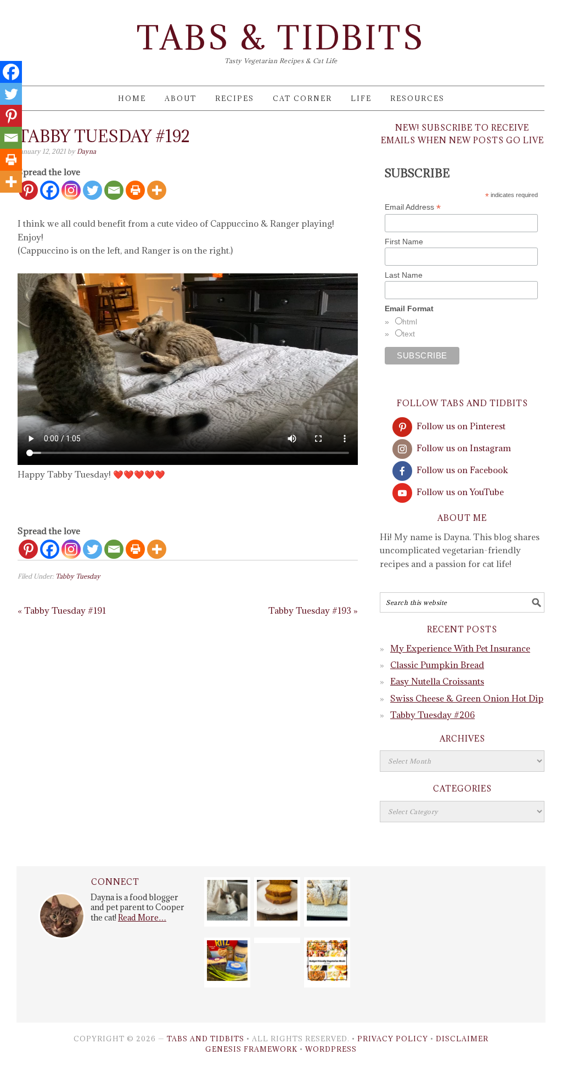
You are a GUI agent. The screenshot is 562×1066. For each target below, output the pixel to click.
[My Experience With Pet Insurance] (227, 917)
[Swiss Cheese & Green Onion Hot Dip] (227, 977)
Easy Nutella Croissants (437, 681)
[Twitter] (92, 190)
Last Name (404, 275)
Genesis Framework (251, 1049)
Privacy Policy (392, 1038)
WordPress (331, 1049)
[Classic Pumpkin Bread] (277, 917)
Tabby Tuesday (77, 576)
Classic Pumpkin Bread (437, 664)
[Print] (135, 190)
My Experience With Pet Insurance (460, 648)
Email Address (413, 207)
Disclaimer (462, 1038)
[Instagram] (71, 190)
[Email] (113, 190)
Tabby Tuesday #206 (432, 714)
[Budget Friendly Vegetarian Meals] (327, 977)
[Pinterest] (28, 549)
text (408, 333)
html (409, 321)
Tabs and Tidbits (205, 1038)
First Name (404, 241)
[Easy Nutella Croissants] (327, 917)
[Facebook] (49, 190)
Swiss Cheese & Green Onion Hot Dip (466, 698)
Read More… (142, 917)
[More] (156, 190)
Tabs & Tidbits (281, 37)
